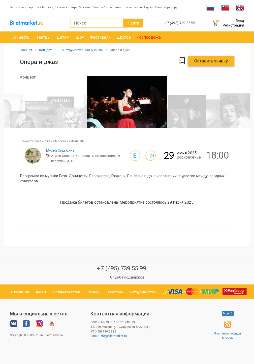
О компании (20, 292)
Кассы (41, 292)
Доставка (115, 292)
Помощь (94, 292)
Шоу (79, 37)
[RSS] (227, 326)
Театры (43, 37)
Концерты (21, 37)
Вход (240, 21)
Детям (63, 37)
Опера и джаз (120, 50)
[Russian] (210, 7)
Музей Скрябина (60, 150)
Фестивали (100, 37)
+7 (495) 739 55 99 (121, 268)
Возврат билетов (66, 292)
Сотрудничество (143, 292)
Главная (26, 50)
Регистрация (233, 25)
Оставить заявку (211, 60)
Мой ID (227, 313)
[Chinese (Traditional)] (225, 7)
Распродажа (149, 37)
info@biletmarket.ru (113, 336)
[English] (240, 7)
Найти (133, 23)
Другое (124, 37)
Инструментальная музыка (82, 50)
